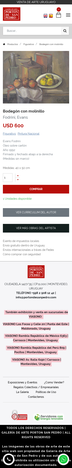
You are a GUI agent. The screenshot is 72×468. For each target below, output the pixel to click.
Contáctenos (36, 396)
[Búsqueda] (65, 31)
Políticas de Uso (46, 392)
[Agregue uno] (17, 176)
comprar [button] (36, 189)
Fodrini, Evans (15, 117)
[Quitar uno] (17, 180)
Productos (12, 44)
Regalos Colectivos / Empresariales (36, 387)
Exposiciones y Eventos (22, 382)
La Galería (22, 392)
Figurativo (28, 44)
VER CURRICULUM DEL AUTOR (36, 212)
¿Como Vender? (54, 382)
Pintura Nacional (28, 133)
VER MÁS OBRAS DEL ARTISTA (36, 228)
